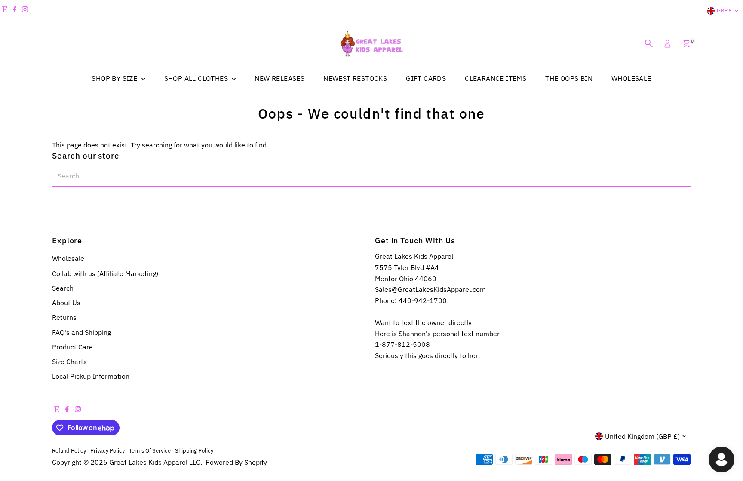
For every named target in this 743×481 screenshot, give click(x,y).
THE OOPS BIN (569, 78)
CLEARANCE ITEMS (495, 78)
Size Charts (69, 361)
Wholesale (68, 258)
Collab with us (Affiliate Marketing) (105, 273)
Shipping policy (194, 450)
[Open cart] (686, 43)
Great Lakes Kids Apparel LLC (154, 462)
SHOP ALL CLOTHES (197, 78)
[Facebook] (14, 10)
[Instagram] (25, 10)
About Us (66, 302)
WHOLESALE (631, 78)
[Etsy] (4, 10)
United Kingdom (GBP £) (642, 436)
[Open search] (649, 43)
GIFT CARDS (426, 78)
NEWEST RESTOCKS (355, 78)
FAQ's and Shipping (81, 332)
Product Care (72, 347)
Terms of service (150, 450)
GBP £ (724, 10)
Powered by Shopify (236, 462)
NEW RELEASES (279, 78)
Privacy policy (107, 450)
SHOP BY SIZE (115, 78)
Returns (64, 317)
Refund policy (69, 450)
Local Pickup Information (90, 376)
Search (63, 288)
